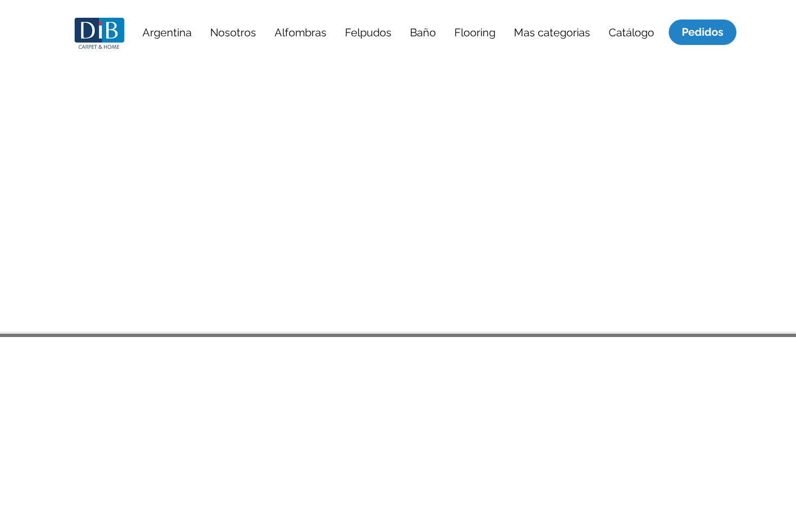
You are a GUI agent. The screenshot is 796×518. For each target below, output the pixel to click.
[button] (167, 32)
